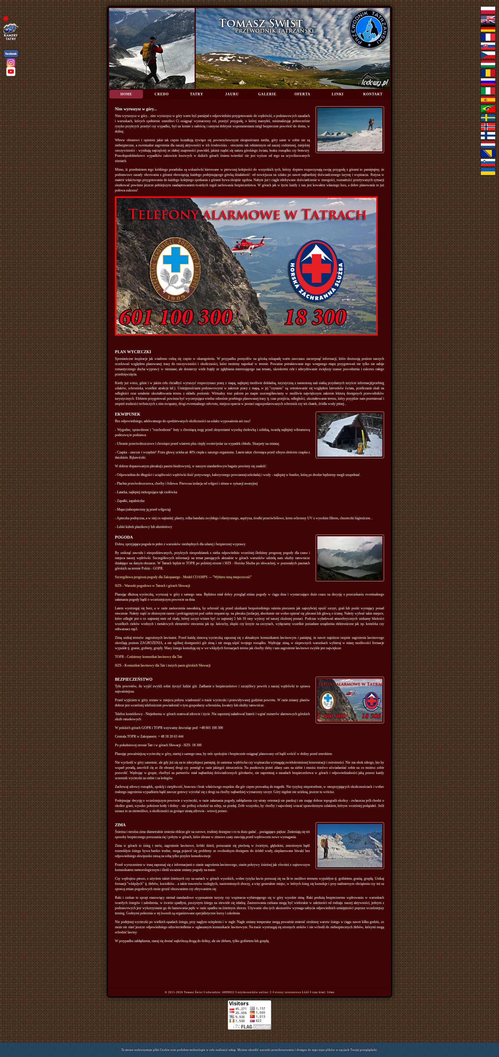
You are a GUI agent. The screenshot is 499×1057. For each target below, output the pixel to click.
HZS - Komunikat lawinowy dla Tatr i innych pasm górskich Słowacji (163, 665)
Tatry (196, 94)
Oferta (302, 94)
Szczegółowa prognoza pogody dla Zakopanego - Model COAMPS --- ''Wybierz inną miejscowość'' (183, 577)
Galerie (267, 94)
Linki (338, 94)
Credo (161, 94)
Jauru (232, 94)
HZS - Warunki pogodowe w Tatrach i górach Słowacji (152, 586)
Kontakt (373, 94)
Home (126, 94)
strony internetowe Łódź (292, 992)
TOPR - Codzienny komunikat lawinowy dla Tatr (148, 657)
